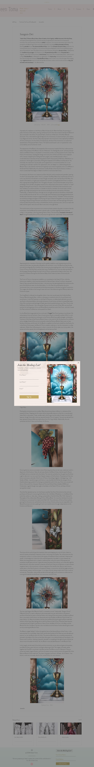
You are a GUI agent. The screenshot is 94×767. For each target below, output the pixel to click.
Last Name (22, 382)
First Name (22, 375)
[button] (78, 363)
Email (21, 388)
